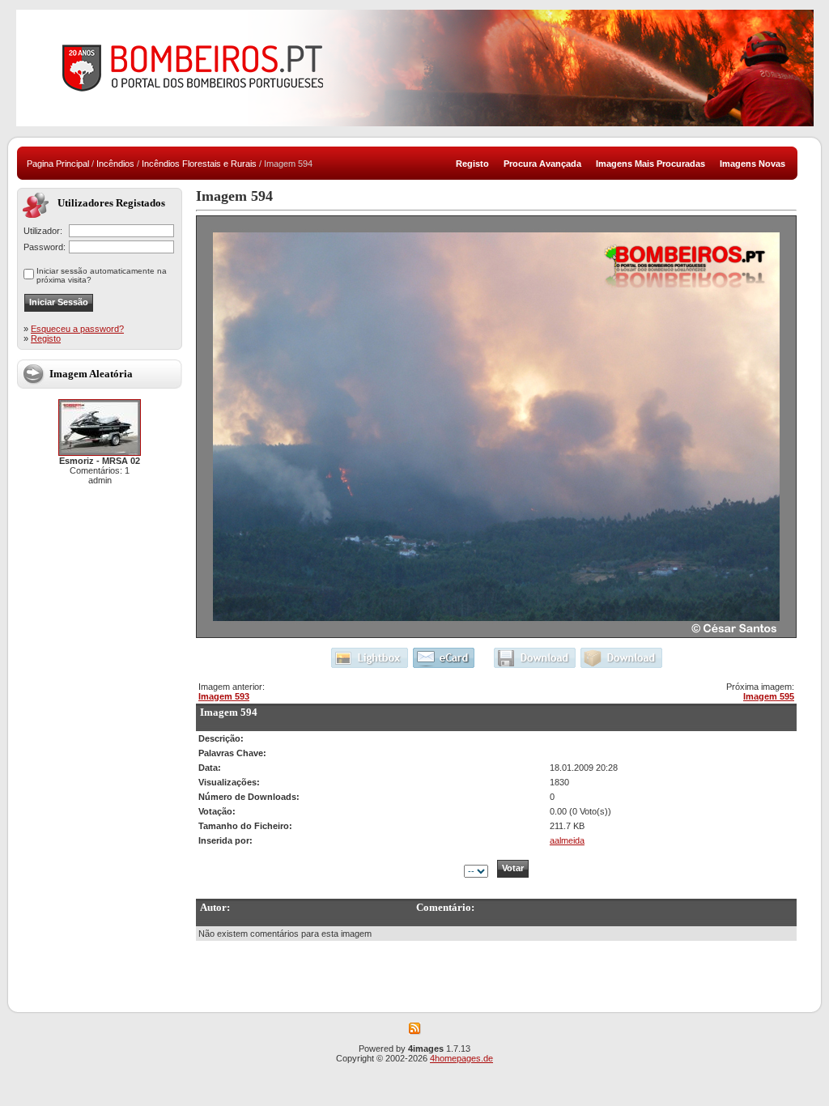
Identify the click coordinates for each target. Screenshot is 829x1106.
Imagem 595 (768, 696)
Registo (46, 338)
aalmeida (567, 840)
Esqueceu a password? (77, 329)
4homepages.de (461, 1058)
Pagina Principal (58, 163)
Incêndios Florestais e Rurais (199, 163)
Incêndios (115, 163)
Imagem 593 (223, 696)
